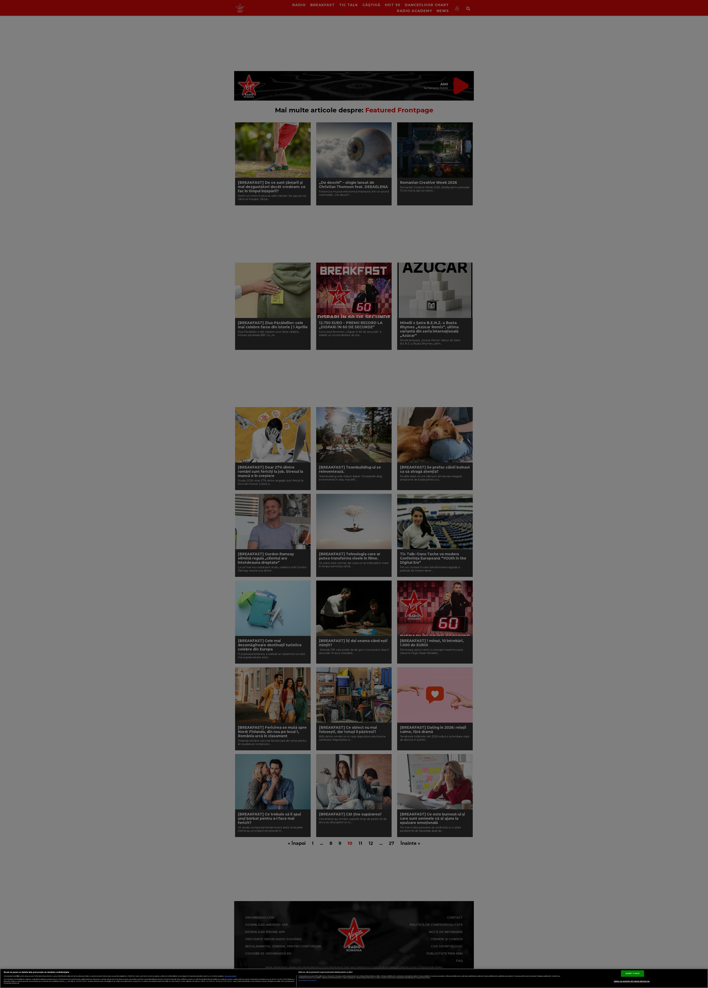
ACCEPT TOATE (632, 973)
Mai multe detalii (230, 976)
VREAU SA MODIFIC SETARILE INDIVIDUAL (632, 981)
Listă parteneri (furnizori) (307, 980)
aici (66, 981)
